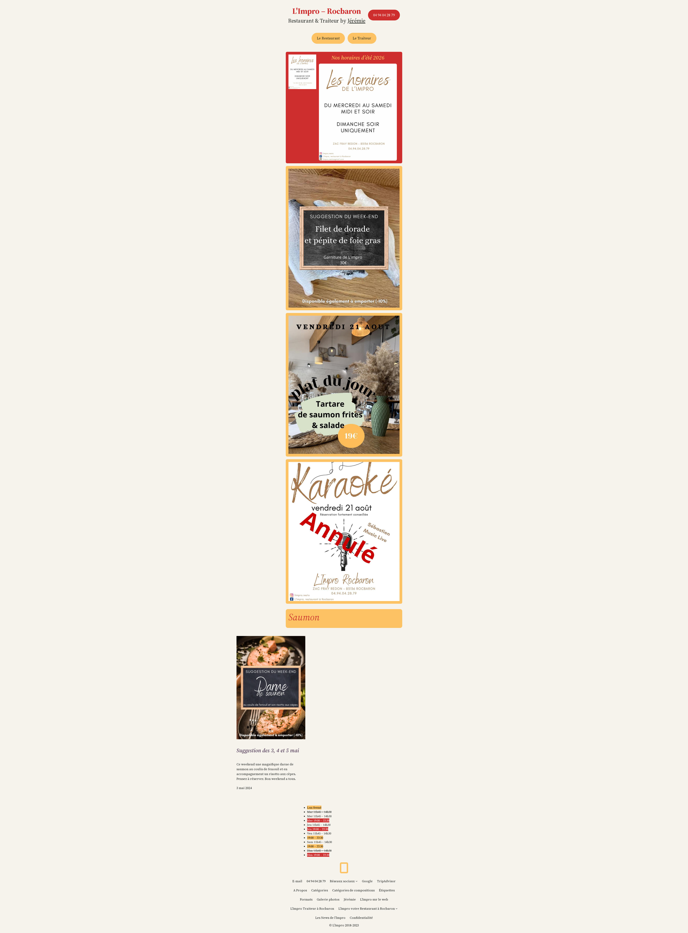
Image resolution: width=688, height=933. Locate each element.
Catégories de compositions (353, 890)
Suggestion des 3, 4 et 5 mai (267, 750)
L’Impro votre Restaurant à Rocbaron (366, 908)
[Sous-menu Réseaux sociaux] (357, 881)
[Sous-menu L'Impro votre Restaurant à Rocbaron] (397, 909)
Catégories (319, 890)
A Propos (300, 890)
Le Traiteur (362, 38)
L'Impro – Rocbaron (326, 10)
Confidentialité (361, 917)
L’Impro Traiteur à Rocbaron (312, 908)
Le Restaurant (328, 38)
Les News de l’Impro (330, 917)
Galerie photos (328, 899)
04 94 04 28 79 (384, 15)
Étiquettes (387, 890)
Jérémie (356, 20)
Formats (306, 899)
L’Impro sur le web (374, 899)
